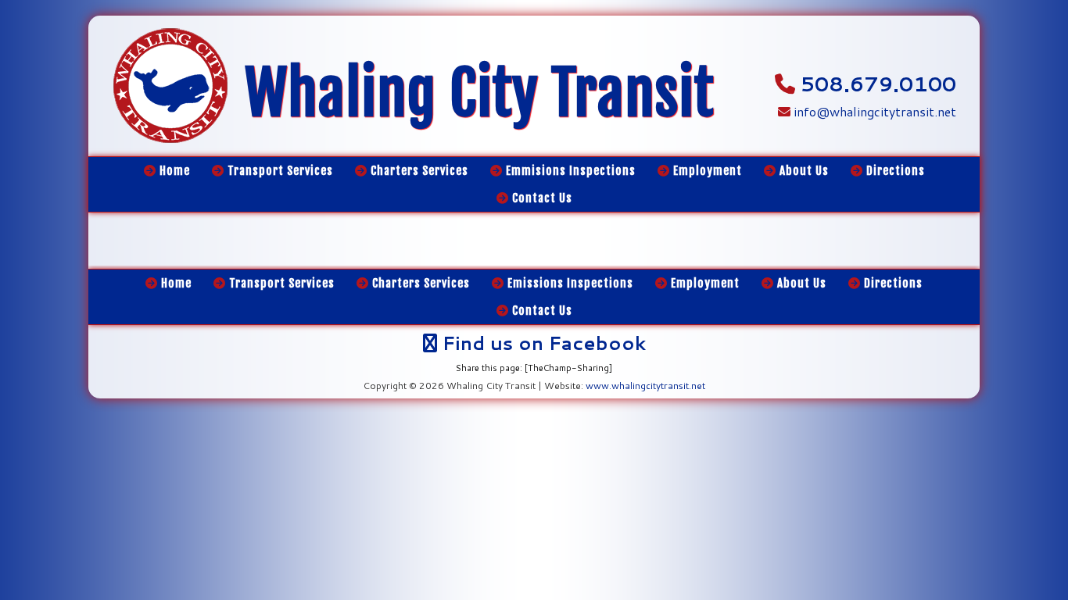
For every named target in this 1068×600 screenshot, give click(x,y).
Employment (704, 283)
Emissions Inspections (568, 283)
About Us (800, 283)
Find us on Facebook (541, 343)
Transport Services (280, 283)
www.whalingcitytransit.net (645, 385)
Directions (892, 283)
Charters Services (419, 283)
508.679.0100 (878, 84)
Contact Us (540, 310)
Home (175, 283)
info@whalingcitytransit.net (873, 111)
